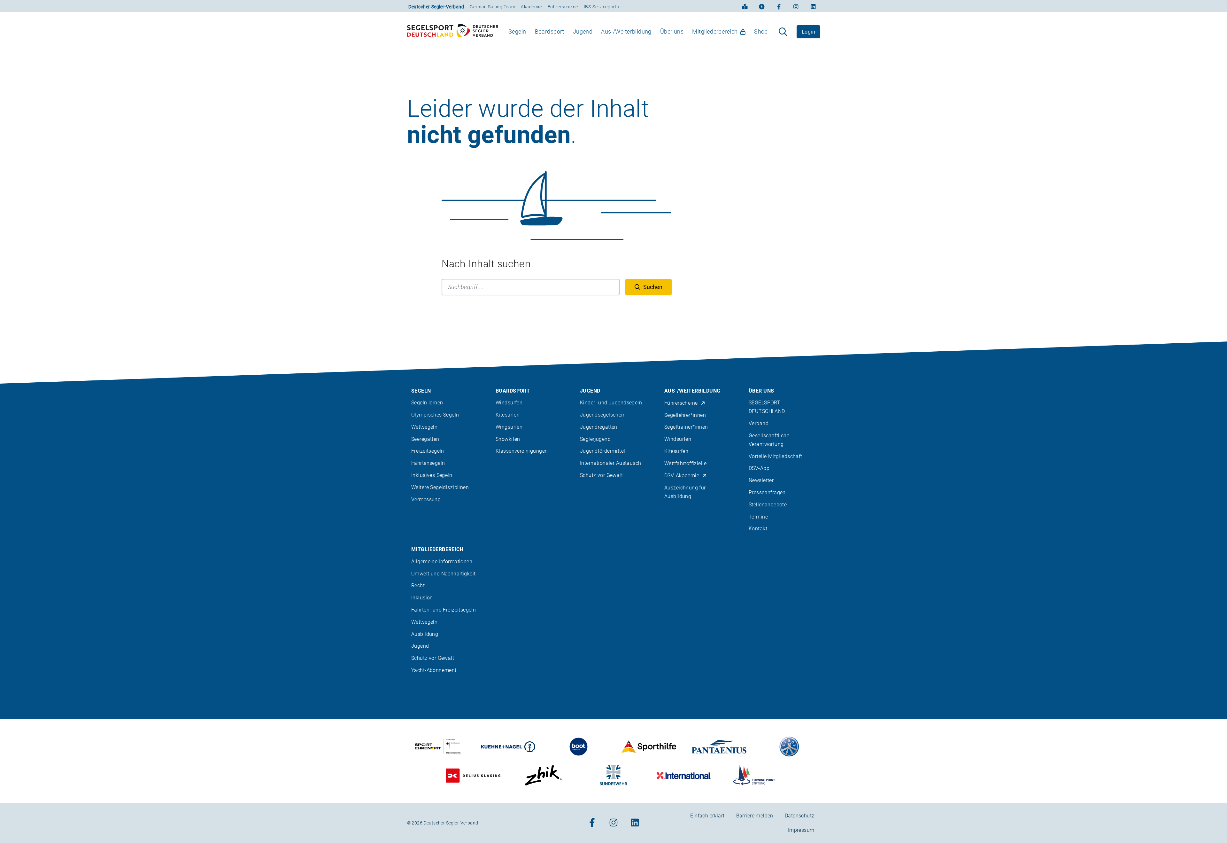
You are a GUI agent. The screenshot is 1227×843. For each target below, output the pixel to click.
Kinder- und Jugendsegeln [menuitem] (611, 403)
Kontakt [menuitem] (758, 529)
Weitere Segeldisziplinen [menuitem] (440, 487)
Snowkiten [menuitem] (508, 439)
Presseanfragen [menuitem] (767, 492)
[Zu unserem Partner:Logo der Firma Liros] (789, 747)
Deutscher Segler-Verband (436, 6)
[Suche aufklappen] (783, 32)
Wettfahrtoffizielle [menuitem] (685, 463)
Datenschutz (799, 816)
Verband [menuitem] (758, 423)
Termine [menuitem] (758, 517)
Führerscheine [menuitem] (681, 403)
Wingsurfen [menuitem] (509, 427)
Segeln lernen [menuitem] (427, 403)
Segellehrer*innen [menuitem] (685, 415)
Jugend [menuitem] (583, 31)
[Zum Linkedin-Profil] (813, 6)
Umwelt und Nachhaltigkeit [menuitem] (443, 574)
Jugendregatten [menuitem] (598, 427)
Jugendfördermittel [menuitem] (602, 451)
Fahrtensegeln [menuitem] (428, 463)
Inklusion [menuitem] (422, 598)
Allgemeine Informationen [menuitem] (441, 561)
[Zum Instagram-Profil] (796, 6)
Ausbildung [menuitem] (424, 634)
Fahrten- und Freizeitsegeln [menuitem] (443, 610)
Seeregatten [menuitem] (425, 439)
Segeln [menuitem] (517, 31)
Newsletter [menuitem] (761, 480)
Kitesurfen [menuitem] (508, 415)
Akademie (531, 6)
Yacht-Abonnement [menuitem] (434, 670)
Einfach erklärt (707, 816)
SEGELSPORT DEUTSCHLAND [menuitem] (767, 407)
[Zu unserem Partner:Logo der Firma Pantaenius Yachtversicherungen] (719, 747)
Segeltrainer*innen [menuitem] (686, 427)
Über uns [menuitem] (671, 31)
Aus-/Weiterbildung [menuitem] (626, 31)
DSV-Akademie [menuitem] (681, 475)
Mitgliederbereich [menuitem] (714, 31)
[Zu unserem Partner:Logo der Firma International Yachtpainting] (684, 775)
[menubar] (638, 32)
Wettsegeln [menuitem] (424, 427)
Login (808, 32)
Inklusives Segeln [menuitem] (431, 475)
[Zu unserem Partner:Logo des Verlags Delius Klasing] (473, 775)
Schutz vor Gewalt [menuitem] (601, 475)
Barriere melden (754, 816)
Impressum (801, 830)
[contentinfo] (613, 592)
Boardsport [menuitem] (549, 31)
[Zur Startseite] (452, 32)
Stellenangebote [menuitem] (768, 505)
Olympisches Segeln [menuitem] (435, 415)
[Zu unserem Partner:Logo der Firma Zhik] (543, 775)
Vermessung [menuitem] (426, 499)
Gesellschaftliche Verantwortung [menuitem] (769, 440)
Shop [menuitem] (761, 31)
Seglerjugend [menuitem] (595, 439)
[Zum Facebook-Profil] (779, 6)
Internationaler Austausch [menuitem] (610, 463)
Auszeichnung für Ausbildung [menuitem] (685, 492)
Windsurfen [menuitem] (509, 403)
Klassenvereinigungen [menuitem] (522, 451)
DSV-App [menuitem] (759, 468)
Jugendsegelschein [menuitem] (603, 415)
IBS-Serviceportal (602, 6)
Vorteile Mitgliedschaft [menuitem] (775, 456)
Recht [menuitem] (418, 585)
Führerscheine (563, 6)
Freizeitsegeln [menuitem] (427, 451)
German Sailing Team (492, 6)
